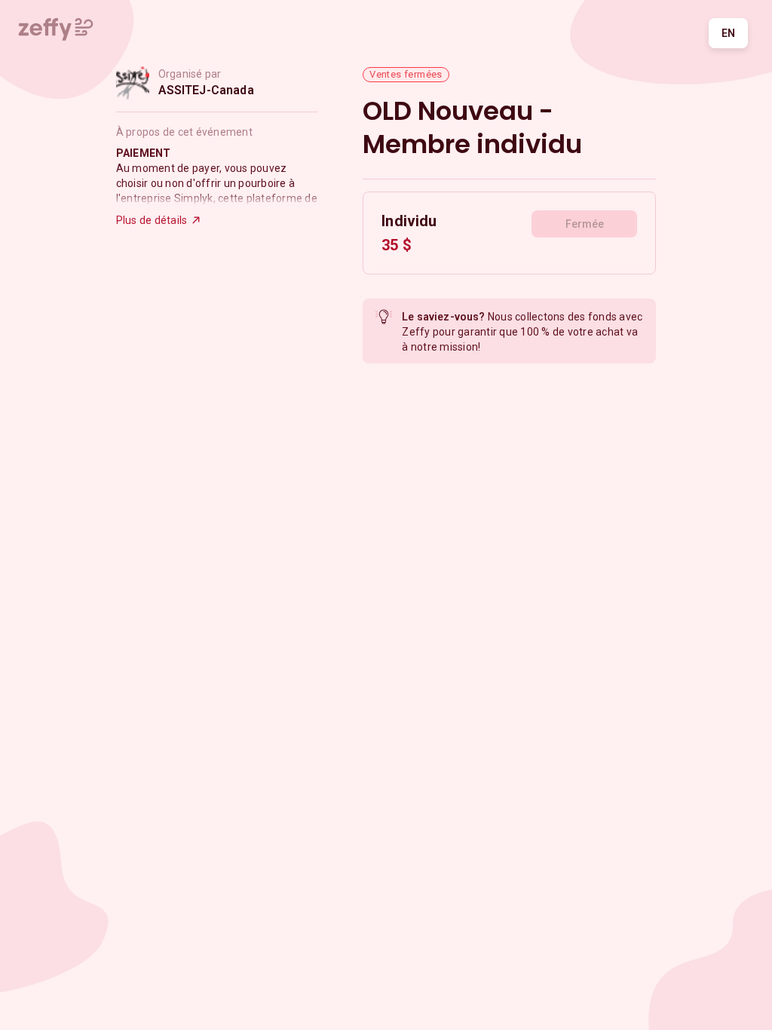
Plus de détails (152, 220)
